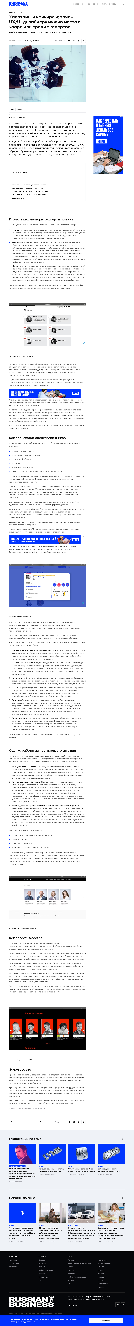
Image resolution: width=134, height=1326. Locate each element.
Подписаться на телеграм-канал (25, 1122)
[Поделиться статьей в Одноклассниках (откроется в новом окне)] (79, 41)
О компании (14, 1263)
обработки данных (69, 1319)
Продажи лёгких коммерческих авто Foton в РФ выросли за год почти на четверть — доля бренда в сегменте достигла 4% (81, 1233)
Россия (101, 1277)
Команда (13, 1260)
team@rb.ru (73, 1305)
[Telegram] (117, 1304)
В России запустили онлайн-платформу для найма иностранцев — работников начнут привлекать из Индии (50, 1233)
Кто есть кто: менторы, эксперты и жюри (29, 185)
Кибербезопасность (77, 1277)
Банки (70, 1267)
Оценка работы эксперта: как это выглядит (31, 191)
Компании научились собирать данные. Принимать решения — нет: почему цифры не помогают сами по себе (22, 1174)
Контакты (13, 1267)
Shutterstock (40, 1108)
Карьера (71, 1273)
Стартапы (102, 1280)
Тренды (101, 1287)
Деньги (101, 1267)
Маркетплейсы (104, 1263)
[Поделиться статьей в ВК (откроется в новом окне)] (74, 41)
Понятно (106, 1321)
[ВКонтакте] (123, 1304)
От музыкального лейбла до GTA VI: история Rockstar (81, 1170)
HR (69, 1284)
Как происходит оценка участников (27, 188)
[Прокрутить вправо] (123, 1139)
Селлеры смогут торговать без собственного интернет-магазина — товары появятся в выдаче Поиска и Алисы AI (111, 1233)
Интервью (113, 4)
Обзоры (104, 4)
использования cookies (50, 1319)
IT (69, 1287)
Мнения (95, 4)
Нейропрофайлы (45, 1270)
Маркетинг (102, 1260)
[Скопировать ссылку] (84, 41)
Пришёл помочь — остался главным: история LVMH (51, 1170)
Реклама (72, 1260)
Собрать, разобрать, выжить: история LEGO (108, 1170)
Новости (76, 4)
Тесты (41, 1280)
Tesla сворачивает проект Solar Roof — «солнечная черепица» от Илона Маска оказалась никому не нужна (22, 1233)
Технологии (103, 1284)
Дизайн (19, 109)
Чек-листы (43, 1277)
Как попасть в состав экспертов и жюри (29, 194)
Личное (101, 1270)
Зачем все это (18, 198)
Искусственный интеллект (79, 1263)
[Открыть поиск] (124, 4)
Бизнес (19, 12)
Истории (86, 4)
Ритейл (101, 1273)
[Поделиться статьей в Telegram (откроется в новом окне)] (69, 41)
